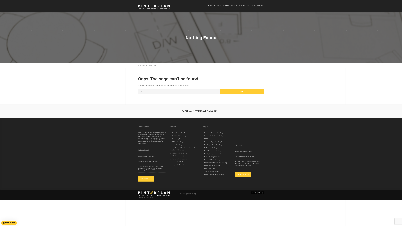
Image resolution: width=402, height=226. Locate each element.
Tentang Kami (257, 6)
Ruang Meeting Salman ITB (213, 157)
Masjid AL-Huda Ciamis (179, 165)
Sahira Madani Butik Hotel (212, 165)
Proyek (234, 6)
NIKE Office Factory (210, 148)
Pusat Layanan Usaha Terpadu (214, 151)
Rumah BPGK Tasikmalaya (212, 160)
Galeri (226, 6)
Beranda (211, 6)
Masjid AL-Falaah (177, 162)
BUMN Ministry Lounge (179, 136)
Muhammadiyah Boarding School (215, 142)
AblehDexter (149, 197)
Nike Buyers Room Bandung (213, 145)
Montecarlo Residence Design (214, 136)
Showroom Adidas (210, 169)
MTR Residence (209, 139)
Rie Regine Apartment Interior (214, 154)
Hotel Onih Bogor (177, 145)
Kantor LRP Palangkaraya (180, 159)
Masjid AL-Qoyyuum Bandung (213, 133)
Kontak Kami (244, 6)
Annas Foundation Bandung (181, 133)
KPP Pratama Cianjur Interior (181, 156)
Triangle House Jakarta (211, 171)
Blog (219, 6)
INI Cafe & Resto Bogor (179, 153)
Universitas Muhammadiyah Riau (214, 174)
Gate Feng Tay (177, 139)
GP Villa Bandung (177, 142)
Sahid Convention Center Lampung (215, 163)
